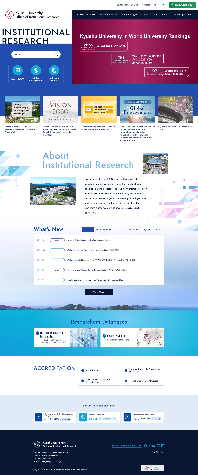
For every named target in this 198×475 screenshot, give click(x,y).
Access (147, 4)
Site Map (124, 4)
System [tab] (147, 229)
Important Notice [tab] (103, 229)
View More (98, 291)
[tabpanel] (99, 260)
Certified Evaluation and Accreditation (98, 380)
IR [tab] (119, 229)
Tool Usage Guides (183, 14)
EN (163, 5)
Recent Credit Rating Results (143, 380)
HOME (80, 14)
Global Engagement (131, 14)
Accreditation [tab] (133, 229)
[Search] (56, 54)
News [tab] (158, 229)
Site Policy (160, 452)
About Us (165, 14)
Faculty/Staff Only (183, 4)
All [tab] (88, 229)
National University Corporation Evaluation (145, 370)
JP (158, 5)
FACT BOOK (92, 14)
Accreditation (151, 14)
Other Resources (109, 14)
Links (136, 4)
